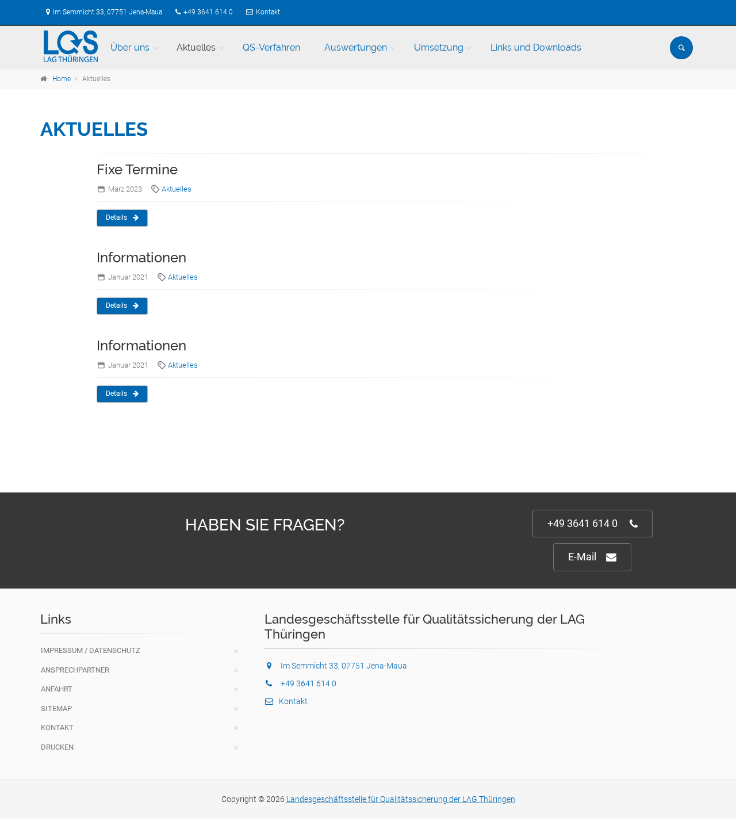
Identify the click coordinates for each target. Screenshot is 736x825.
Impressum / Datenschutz (90, 650)
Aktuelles (196, 47)
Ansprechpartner (75, 670)
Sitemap (56, 708)
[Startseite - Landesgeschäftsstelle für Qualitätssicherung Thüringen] (71, 46)
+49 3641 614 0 (208, 12)
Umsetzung (438, 47)
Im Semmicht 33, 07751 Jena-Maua (107, 12)
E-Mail (582, 557)
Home (61, 79)
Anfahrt (56, 689)
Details (116, 217)
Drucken (57, 747)
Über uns (130, 47)
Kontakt (268, 12)
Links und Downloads (535, 47)
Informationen (141, 257)
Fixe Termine (137, 169)
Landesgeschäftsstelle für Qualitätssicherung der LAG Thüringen (400, 799)
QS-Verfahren (271, 47)
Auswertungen (355, 47)
